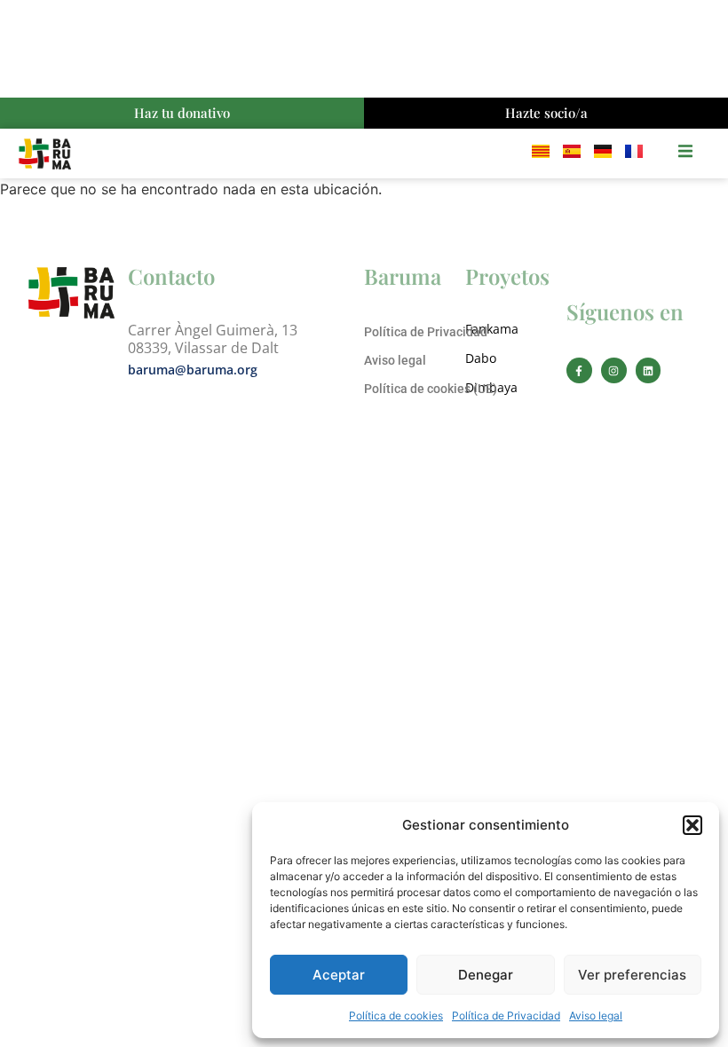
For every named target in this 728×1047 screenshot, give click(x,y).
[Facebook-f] (579, 370)
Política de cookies (396, 1015)
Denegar (485, 974)
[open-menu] (685, 153)
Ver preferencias (632, 974)
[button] (692, 825)
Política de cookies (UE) (430, 389)
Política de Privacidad (506, 1015)
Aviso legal (595, 1015)
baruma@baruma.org (192, 369)
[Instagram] (614, 370)
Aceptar (339, 974)
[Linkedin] (648, 370)
